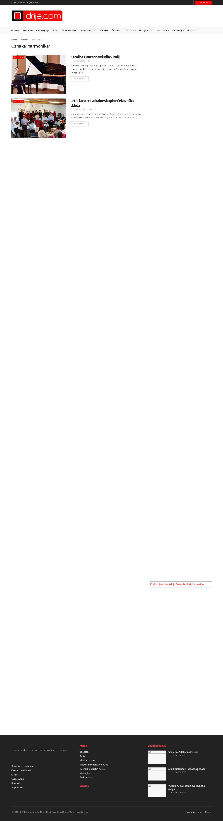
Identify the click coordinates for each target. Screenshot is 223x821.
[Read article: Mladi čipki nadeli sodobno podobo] (157, 774)
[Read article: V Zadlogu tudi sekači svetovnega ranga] (157, 790)
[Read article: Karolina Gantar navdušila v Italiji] (38, 74)
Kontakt (21, 2)
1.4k (90, 109)
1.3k (89, 61)
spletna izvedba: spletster (199, 812)
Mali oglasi (85, 773)
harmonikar (37, 40)
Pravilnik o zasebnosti (22, 766)
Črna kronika (69, 30)
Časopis (116, 30)
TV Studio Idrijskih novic (92, 769)
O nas (14, 2)
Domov (15, 30)
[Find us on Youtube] (187, 2)
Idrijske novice (87, 760)
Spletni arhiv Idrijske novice (94, 764)
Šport (55, 30)
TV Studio (130, 30)
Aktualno (27, 30)
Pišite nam (204, 3)
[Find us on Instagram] (183, 2)
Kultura (104, 30)
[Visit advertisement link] (181, 69)
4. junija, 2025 (78, 61)
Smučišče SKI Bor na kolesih (183, 752)
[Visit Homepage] (37, 16)
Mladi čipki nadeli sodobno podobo (186, 769)
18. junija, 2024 (78, 109)
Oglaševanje (32, 2)
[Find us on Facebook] (179, 2)
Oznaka (24, 40)
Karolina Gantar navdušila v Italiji (95, 57)
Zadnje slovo (86, 777)
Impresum (17, 787)
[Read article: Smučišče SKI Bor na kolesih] (157, 757)
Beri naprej (81, 78)
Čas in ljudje (42, 30)
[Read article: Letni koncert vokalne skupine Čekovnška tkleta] (38, 118)
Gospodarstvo (88, 30)
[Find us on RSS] (191, 2)
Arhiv (82, 756)
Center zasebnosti (21, 770)
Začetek (84, 752)
